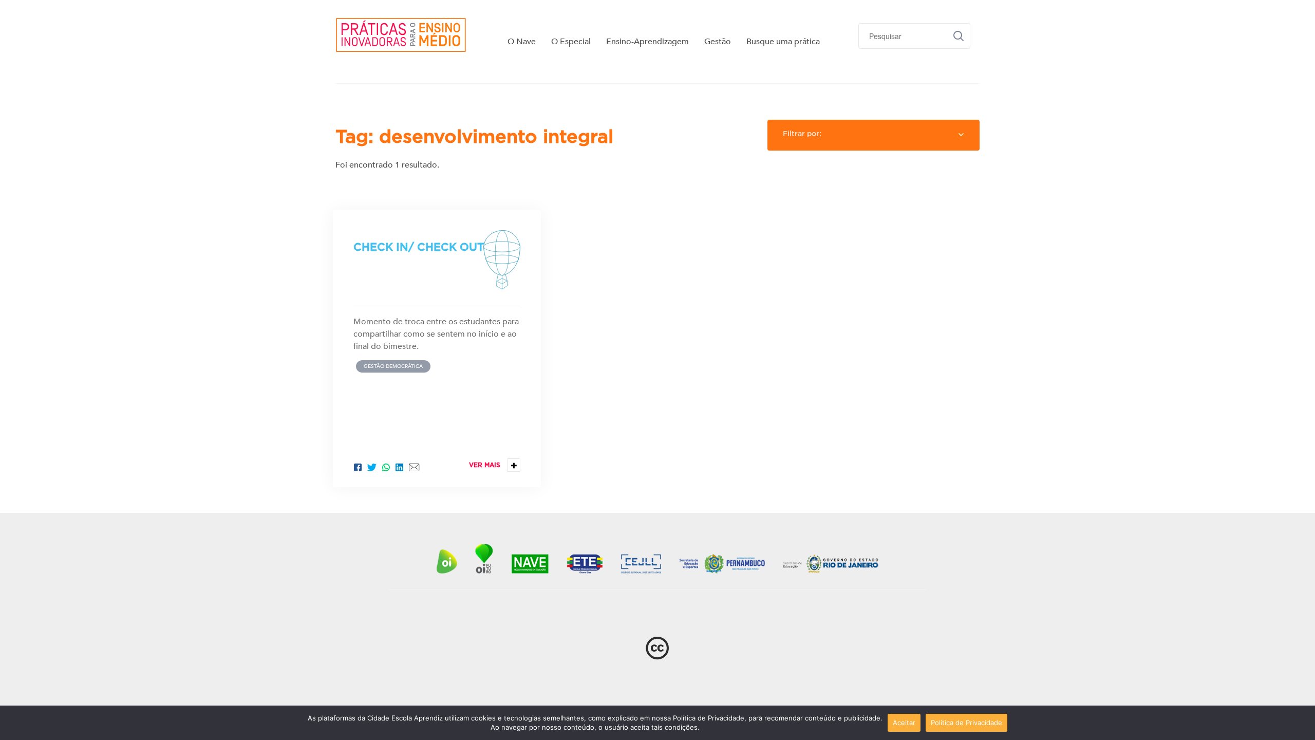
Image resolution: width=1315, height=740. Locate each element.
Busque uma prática (783, 41)
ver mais (493, 465)
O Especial (571, 41)
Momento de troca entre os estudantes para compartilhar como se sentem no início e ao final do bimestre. (436, 334)
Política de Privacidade (966, 722)
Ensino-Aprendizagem (647, 41)
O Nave (522, 41)
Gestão (717, 41)
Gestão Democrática (393, 366)
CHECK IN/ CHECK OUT (418, 247)
